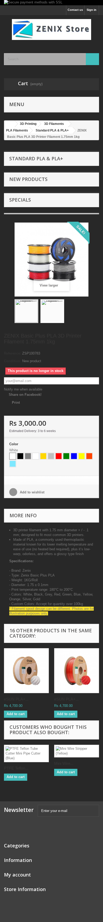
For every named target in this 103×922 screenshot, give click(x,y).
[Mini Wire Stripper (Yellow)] (76, 751)
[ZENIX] (51, 29)
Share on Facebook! (25, 395)
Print (16, 403)
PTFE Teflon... (16, 768)
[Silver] (51, 456)
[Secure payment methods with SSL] (51, 2)
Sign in (91, 9)
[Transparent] (36, 456)
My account (17, 874)
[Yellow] (82, 456)
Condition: (12, 361)
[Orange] (89, 456)
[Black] (20, 456)
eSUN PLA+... (16, 699)
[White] (13, 456)
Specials (20, 200)
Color (14, 444)
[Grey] (28, 456)
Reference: (12, 353)
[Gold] (43, 456)
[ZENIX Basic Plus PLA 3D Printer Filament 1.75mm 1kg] (26, 311)
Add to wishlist (31, 492)
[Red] (59, 456)
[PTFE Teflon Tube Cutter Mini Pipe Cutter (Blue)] (26, 753)
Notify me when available (23, 389)
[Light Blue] (13, 464)
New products (28, 179)
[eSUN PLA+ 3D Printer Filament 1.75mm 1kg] (26, 670)
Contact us (75, 9)
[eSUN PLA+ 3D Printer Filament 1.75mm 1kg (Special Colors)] (76, 670)
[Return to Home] (9, 124)
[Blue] (74, 456)
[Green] (66, 456)
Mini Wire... (63, 763)
